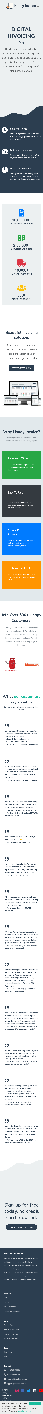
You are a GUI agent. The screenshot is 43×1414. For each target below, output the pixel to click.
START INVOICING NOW (21, 1227)
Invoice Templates (11, 1334)
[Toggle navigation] (38, 6)
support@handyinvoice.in (16, 1384)
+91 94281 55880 (13, 1370)
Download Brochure (11, 1329)
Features (7, 1298)
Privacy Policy (9, 1325)
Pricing (6, 1302)
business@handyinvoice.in (17, 1379)
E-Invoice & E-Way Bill (12, 1311)
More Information (24, 1411)
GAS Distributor (10, 1307)
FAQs (6, 1357)
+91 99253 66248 (13, 1375)
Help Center (8, 1352)
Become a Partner (11, 1339)
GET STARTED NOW (21, 368)
